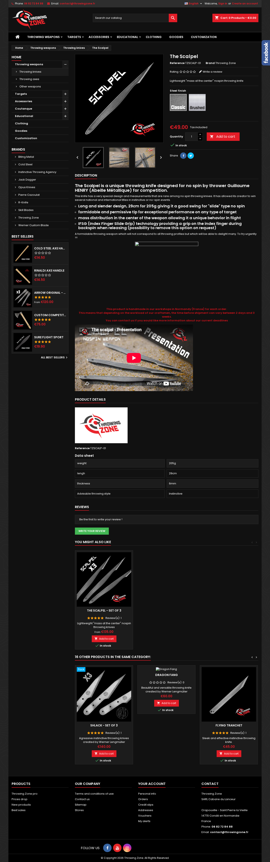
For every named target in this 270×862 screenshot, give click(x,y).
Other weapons (30, 86)
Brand (210, 63)
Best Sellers (23, 236)
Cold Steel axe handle (50, 248)
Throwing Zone (28, 218)
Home (16, 57)
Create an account (245, 3)
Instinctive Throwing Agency (37, 172)
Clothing (154, 37)
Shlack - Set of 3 (104, 725)
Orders (143, 799)
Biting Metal (26, 157)
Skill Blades (26, 210)
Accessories (99, 37)
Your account (152, 783)
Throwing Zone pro (25, 794)
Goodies (176, 37)
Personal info (147, 794)
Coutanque (23, 109)
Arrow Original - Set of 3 (50, 292)
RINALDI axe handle (49, 270)
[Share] (183, 155)
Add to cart (222, 136)
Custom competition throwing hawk (50, 315)
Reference (177, 63)
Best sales (19, 810)
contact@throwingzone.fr (77, 3)
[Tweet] (191, 155)
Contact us (82, 799)
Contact (210, 783)
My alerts (144, 821)
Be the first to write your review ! (100, 519)
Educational (127, 37)
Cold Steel (25, 164)
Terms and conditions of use (94, 794)
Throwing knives (30, 72)
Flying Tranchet (229, 725)
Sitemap (80, 805)
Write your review (91, 531)
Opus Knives (26, 187)
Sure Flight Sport (48, 337)
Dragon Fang (166, 675)
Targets (74, 37)
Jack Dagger (27, 180)
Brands (18, 149)
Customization (204, 37)
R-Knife (23, 202)
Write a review (212, 72)
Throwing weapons (43, 37)
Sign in (222, 3)
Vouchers (144, 816)
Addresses (145, 810)
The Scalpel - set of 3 (104, 610)
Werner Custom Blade (33, 225)
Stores (79, 810)
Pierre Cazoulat (29, 195)
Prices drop (19, 799)
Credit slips (145, 805)
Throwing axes (29, 79)
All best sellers (55, 357)
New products (21, 805)
